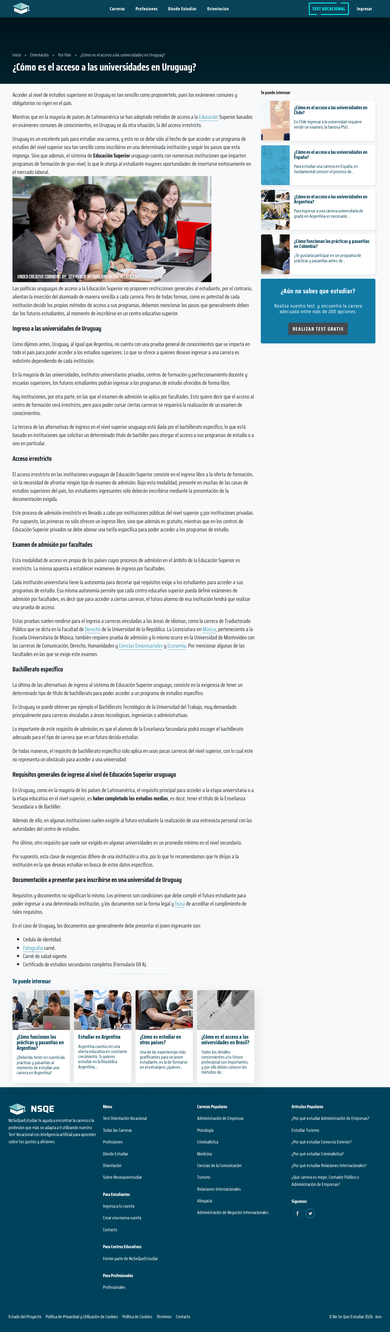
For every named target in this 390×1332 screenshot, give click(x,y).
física (180, 903)
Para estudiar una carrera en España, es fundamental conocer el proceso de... (326, 169)
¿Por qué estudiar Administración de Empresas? (330, 1118)
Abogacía (204, 1200)
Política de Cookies (137, 1316)
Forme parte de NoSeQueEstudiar (130, 1258)
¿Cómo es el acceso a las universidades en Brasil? (225, 1039)
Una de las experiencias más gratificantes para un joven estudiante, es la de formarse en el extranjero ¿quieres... (164, 1059)
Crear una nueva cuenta (122, 1217)
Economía (176, 645)
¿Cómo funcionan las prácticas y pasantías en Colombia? (331, 243)
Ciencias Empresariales (141, 645)
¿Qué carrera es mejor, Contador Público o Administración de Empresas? (325, 1180)
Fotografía (33, 948)
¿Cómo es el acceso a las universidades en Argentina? (330, 199)
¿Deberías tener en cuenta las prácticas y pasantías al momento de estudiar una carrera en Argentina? (41, 1065)
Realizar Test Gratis (318, 329)
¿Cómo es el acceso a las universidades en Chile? (330, 109)
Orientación (218, 8)
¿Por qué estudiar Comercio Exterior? (322, 1142)
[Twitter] (310, 1213)
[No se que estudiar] (22, 8)
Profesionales (114, 1287)
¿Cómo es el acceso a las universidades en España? (330, 154)
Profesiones (147, 8)
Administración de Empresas (220, 1118)
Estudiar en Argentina (99, 1036)
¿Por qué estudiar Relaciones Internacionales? (329, 1165)
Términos (164, 1316)
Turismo (203, 1177)
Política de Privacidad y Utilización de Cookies (82, 1316)
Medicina (204, 1154)
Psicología (205, 1130)
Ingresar (364, 8)
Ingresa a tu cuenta (118, 1206)
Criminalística (207, 1142)
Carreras (117, 8)
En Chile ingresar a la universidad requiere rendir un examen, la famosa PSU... (328, 124)
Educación (208, 116)
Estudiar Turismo (305, 1130)
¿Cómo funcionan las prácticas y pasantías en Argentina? (40, 1042)
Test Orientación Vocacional (125, 1118)
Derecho (93, 629)
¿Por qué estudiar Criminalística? (318, 1154)
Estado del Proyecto (24, 1316)
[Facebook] (297, 1213)
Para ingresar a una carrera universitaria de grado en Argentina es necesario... (328, 213)
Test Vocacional (328, 8)
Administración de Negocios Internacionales (232, 1212)
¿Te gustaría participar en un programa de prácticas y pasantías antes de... (327, 258)
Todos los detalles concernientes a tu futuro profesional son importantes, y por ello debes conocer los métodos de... (225, 1062)
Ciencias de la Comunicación (219, 1165)
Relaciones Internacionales (219, 1189)
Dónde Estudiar (182, 8)
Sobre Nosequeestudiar (122, 1177)
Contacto (110, 1229)
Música (209, 629)
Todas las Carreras (117, 1130)
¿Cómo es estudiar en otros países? (160, 1039)
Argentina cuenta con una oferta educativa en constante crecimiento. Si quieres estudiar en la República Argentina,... (102, 1057)
